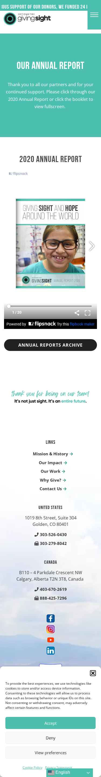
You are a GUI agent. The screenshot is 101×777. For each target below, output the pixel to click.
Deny (50, 738)
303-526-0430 (53, 534)
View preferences (51, 752)
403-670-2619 (53, 589)
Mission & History (50, 453)
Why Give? (50, 480)
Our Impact (50, 462)
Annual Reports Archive (50, 345)
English (62, 772)
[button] (93, 673)
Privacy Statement (58, 767)
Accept (50, 723)
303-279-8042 (53, 543)
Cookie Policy (32, 767)
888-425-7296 (53, 598)
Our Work (50, 471)
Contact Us (51, 488)
